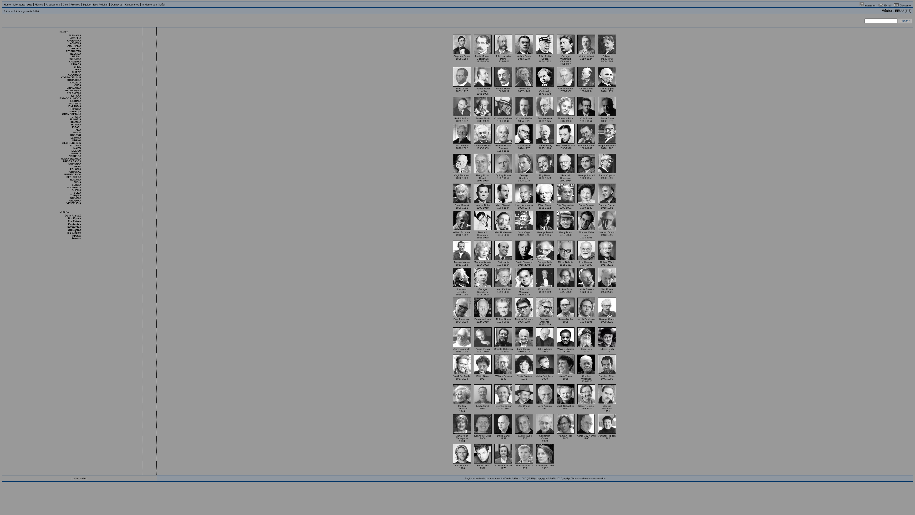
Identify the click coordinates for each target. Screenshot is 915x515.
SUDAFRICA (74, 187)
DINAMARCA (74, 88)
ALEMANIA (75, 35)
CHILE (77, 67)
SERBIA (76, 185)
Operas (76, 235)
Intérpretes (74, 227)
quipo (87, 4)
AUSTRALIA (74, 46)
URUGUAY (75, 200)
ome (7, 4)
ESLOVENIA (74, 93)
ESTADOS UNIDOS (70, 98)
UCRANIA (75, 198)
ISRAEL (76, 127)
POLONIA (75, 169)
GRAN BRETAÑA (71, 114)
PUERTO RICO (72, 174)
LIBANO (76, 140)
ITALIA (77, 130)
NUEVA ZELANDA (71, 158)
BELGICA (75, 53)
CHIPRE (76, 72)
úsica (39, 4)
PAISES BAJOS (72, 161)
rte (29, 4)
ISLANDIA (75, 124)
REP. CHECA (73, 177)
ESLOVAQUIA (73, 90)
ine (65, 4)
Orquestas (74, 229)
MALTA (77, 148)
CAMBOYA (75, 61)
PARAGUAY (74, 164)
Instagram (870, 5)
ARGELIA (75, 38)
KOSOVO (75, 135)
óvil (162, 4)
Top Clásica (73, 232)
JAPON (77, 132)
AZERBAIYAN (73, 51)
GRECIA (76, 116)
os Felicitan (100, 4)
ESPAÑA (76, 95)
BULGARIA (75, 59)
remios (75, 4)
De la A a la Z (73, 215)
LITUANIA (75, 145)
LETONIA (76, 137)
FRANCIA (76, 109)
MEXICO (76, 150)
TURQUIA (75, 195)
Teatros (76, 238)
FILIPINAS (75, 103)
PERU (77, 166)
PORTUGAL (74, 171)
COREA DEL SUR (71, 77)
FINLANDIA (74, 106)
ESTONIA (75, 101)
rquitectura (53, 4)
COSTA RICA (73, 80)
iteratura (19, 4)
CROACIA (75, 82)
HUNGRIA (75, 119)
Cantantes (74, 224)
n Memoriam (149, 4)
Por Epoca (74, 218)
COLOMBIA (74, 74)
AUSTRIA (76, 48)
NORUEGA (75, 156)
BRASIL (76, 56)
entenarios (132, 4)
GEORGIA (75, 111)
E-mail (887, 5)
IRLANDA (76, 122)
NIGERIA (76, 153)
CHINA (77, 69)
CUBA (77, 85)
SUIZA (77, 192)
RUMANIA (75, 179)
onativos (116, 4)
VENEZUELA (73, 203)
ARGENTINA (74, 40)
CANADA (76, 64)
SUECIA (76, 190)
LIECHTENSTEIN (71, 143)
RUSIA (77, 182)
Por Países (74, 221)
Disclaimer (906, 5)
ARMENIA (75, 43)
